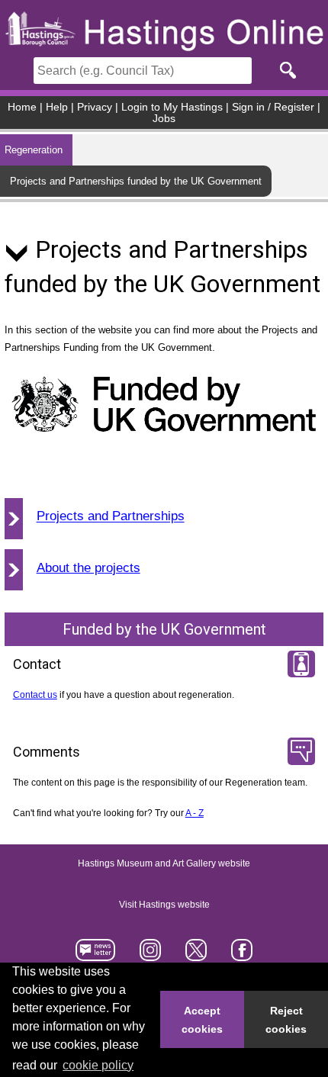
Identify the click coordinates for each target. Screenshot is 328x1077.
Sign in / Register (273, 107)
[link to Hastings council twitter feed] (196, 954)
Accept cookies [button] (202, 1020)
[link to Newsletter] (96, 954)
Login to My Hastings (172, 107)
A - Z (194, 813)
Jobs (164, 118)
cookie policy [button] (98, 1065)
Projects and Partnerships (111, 517)
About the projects (88, 568)
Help (57, 107)
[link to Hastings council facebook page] (241, 954)
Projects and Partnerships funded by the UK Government (136, 181)
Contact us (35, 695)
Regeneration (34, 150)
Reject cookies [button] (286, 1020)
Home (22, 107)
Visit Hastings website (164, 905)
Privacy (94, 107)
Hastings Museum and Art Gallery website (164, 864)
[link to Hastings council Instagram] (150, 954)
